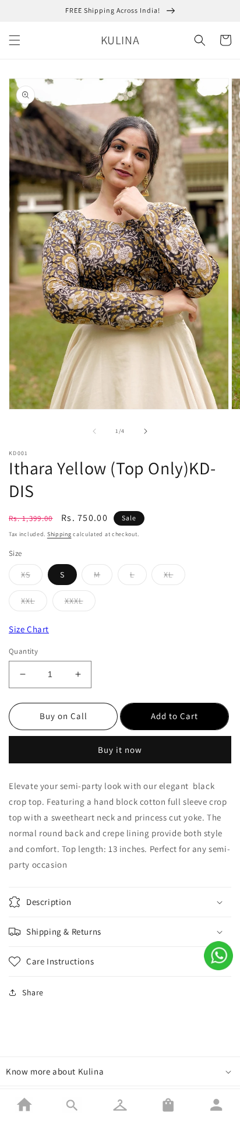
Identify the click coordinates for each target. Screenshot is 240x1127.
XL (168, 574)
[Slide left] (94, 431)
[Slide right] (145, 431)
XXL (28, 601)
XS (25, 574)
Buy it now (120, 749)
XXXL (74, 601)
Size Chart (29, 629)
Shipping (59, 534)
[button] (14, 40)
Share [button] (33, 992)
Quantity (23, 651)
